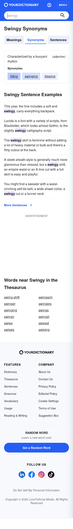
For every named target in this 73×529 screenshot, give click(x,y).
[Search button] (62, 15)
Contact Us (46, 379)
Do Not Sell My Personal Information (36, 490)
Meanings (13, 39)
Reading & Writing (15, 415)
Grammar (10, 394)
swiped (44, 323)
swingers (45, 303)
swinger (9, 303)
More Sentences (15, 205)
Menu (63, 5)
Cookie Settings (49, 401)
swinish (44, 316)
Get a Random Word (36, 448)
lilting (14, 76)
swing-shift (11, 297)
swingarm (46, 297)
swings (44, 310)
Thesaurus (11, 379)
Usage (8, 408)
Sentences (58, 39)
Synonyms (35, 39)
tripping (50, 76)
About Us (44, 372)
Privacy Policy (47, 386)
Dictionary (10, 372)
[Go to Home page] (21, 4)
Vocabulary (11, 401)
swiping (44, 329)
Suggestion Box (49, 415)
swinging (31, 76)
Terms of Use (47, 408)
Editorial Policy (48, 394)
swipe (8, 323)
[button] (49, 5)
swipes (9, 329)
